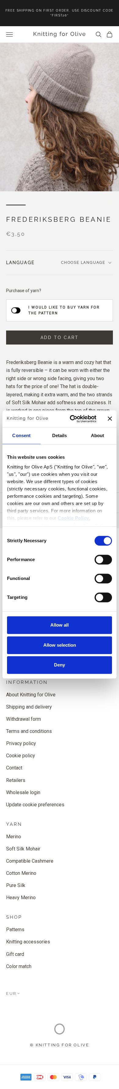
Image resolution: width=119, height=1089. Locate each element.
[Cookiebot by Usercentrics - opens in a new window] (72, 419)
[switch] (103, 559)
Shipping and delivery (29, 707)
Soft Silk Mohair (23, 849)
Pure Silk (15, 885)
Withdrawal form (23, 719)
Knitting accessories (28, 942)
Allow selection (59, 645)
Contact (14, 768)
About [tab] (97, 435)
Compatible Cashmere (29, 861)
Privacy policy (21, 743)
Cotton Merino (21, 873)
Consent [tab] (21, 435)
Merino (13, 837)
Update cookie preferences (35, 805)
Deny (59, 664)
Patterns (15, 929)
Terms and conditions (29, 731)
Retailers (15, 780)
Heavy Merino (21, 897)
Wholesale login (23, 792)
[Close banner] (110, 419)
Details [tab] (59, 435)
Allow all (59, 625)
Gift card (15, 954)
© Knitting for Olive (59, 1045)
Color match (18, 966)
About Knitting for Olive (31, 695)
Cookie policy (20, 755)
